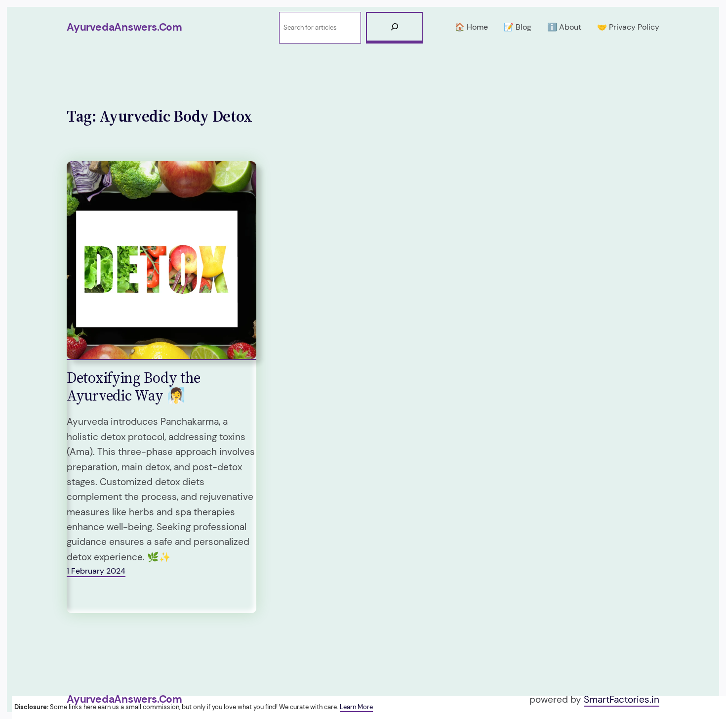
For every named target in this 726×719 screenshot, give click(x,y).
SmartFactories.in (621, 699)
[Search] (394, 28)
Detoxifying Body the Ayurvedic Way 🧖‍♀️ (134, 386)
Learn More (356, 707)
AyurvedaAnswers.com (124, 27)
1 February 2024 (96, 571)
